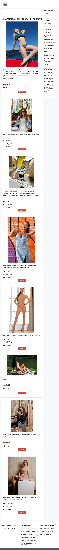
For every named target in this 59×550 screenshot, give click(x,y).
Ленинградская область (49, 3)
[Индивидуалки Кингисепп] (5, 3)
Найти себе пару (27, 3)
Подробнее (21, 91)
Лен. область (48, 23)
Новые (41, 3)
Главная (20, 3)
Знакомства (35, 3)
